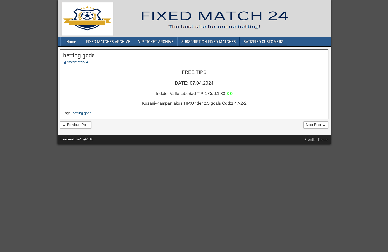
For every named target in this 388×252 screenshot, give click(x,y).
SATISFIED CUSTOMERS (263, 41)
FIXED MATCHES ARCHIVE (108, 41)
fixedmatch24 (77, 62)
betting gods (79, 55)
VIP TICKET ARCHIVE (155, 41)
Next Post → (316, 125)
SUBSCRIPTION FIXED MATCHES (208, 41)
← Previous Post (76, 125)
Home (71, 41)
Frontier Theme (316, 139)
